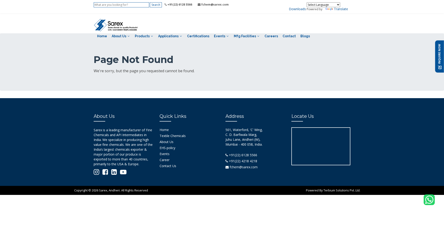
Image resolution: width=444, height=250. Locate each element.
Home (102, 36)
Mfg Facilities (245, 36)
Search (155, 5)
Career (165, 160)
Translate (341, 9)
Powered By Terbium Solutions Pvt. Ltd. (333, 190)
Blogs (305, 36)
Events (219, 36)
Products (142, 36)
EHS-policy (167, 148)
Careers (271, 36)
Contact (289, 36)
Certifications (198, 36)
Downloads (297, 9)
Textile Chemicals (173, 136)
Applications (168, 36)
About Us (119, 36)
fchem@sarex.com (243, 167)
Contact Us (168, 166)
